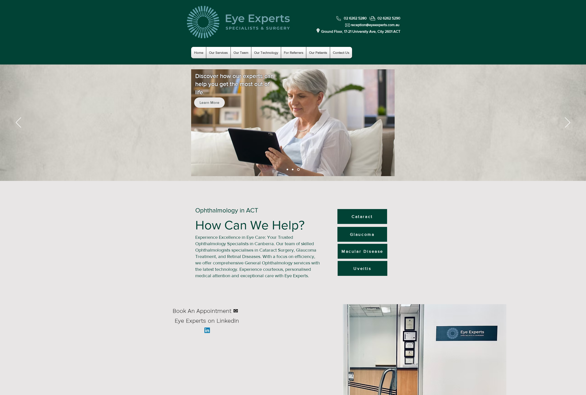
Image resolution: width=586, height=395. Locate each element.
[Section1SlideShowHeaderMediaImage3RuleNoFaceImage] (292, 169)
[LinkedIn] (207, 330)
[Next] (567, 122)
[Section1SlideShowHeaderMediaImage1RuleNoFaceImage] (287, 169)
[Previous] (18, 122)
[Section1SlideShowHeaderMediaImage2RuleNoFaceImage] (298, 169)
